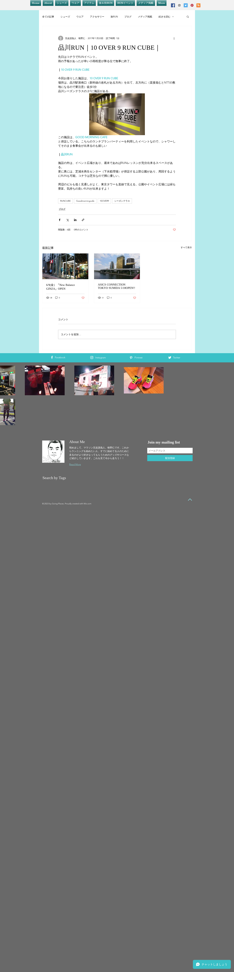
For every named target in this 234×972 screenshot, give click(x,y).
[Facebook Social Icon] (173, 5)
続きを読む (164, 16)
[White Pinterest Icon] (131, 358)
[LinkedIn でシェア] (75, 219)
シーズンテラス (122, 200)
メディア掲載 (145, 16)
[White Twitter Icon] (170, 358)
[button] (187, 16)
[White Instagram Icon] (92, 358)
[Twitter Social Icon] (186, 5)
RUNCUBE (65, 200)
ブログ (127, 16)
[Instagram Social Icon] (179, 5)
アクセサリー (97, 16)
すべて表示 (186, 247)
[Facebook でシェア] (59, 219)
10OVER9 (104, 200)
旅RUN (114, 16)
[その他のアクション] (174, 38)
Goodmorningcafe (85, 200)
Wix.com (87, 503)
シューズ (65, 16)
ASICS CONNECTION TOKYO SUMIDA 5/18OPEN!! (116, 286)
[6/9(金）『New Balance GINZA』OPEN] (65, 266)
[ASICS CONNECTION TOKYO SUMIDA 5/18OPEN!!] (117, 266)
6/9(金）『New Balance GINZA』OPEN (60, 286)
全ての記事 (48, 16)
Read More (75, 464)
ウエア (80, 16)
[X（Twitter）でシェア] (67, 219)
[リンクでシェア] (83, 219)
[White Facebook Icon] (52, 357)
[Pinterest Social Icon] (192, 5)
